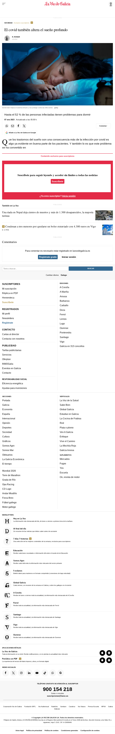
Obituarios (7, 454)
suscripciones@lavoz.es (57, 696)
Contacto (6, 372)
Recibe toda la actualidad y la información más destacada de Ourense (37, 636)
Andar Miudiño (9, 493)
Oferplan (6, 359)
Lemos (63, 319)
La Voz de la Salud (69, 400)
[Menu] (4, 4)
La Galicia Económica (13, 459)
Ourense (64, 328)
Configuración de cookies (90, 730)
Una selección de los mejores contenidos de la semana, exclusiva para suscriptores (42, 540)
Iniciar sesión (69, 257)
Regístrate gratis (48, 257)
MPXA (103, 706)
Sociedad (7, 432)
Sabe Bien (65, 405)
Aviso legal (20, 730)
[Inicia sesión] (110, 3)
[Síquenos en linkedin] (29, 673)
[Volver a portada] (57, 4)
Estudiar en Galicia (69, 414)
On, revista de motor (70, 477)
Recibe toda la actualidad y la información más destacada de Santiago (37, 616)
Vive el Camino (67, 441)
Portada (6, 400)
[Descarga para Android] (109, 653)
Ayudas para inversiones (14, 388)
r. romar (16, 37)
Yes (62, 468)
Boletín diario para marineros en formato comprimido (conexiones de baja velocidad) (41, 572)
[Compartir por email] (12, 126)
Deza (62, 310)
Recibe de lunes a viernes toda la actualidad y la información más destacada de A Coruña (43, 594)
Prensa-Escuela (93, 706)
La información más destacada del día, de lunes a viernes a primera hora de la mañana (42, 520)
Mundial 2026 (9, 470)
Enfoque (64, 436)
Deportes (6, 427)
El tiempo (7, 463)
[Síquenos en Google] (60, 673)
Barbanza (64, 301)
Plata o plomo (66, 427)
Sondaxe (63, 706)
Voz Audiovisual (43, 706)
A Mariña (64, 291)
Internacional (8, 418)
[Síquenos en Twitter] (13, 673)
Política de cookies (51, 730)
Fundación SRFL (30, 706)
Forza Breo (7, 498)
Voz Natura (81, 706)
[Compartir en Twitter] (24, 126)
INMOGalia (7, 364)
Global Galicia (67, 409)
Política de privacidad (34, 730)
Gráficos (6, 441)
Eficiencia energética (12, 383)
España (6, 414)
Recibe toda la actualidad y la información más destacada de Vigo (35, 626)
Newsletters (8, 318)
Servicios (6, 354)
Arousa (63, 296)
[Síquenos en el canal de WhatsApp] (52, 673)
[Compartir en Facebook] (18, 126)
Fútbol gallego (9, 502)
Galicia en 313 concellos (72, 346)
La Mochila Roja (68, 445)
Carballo (64, 305)
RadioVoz (54, 706)
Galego (64, 275)
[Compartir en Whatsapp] (6, 126)
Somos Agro (8, 445)
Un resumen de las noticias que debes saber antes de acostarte (35, 530)
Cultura (6, 436)
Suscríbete (57, 181)
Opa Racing (8, 484)
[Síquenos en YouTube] (37, 673)
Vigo (62, 341)
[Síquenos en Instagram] (21, 673)
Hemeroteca (8, 297)
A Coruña (64, 287)
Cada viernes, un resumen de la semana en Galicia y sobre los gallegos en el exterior (42, 584)
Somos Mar (8, 450)
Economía (7, 409)
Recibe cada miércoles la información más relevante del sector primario (37, 562)
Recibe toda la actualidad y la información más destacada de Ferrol (36, 604)
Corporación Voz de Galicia (12, 706)
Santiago (64, 337)
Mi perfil (6, 313)
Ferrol (63, 314)
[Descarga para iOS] (102, 653)
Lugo (62, 323)
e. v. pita (5, 230)
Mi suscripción (9, 288)
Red (62, 423)
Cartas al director (10, 334)
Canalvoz (72, 706)
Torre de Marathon (11, 475)
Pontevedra (65, 332)
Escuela (64, 472)
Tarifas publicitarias (11, 350)
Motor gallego (9, 507)
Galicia (5, 405)
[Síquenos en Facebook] (5, 673)
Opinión (6, 423)
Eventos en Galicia (11, 368)
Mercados (65, 459)
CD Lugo (6, 489)
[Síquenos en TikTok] (45, 673)
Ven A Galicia (66, 432)
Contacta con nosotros (13, 338)
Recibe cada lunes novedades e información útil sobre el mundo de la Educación (40, 552)
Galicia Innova (67, 450)
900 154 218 (57, 689)
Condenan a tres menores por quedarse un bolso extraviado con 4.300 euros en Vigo (50, 226)
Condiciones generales (69, 730)
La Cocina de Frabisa (70, 418)
